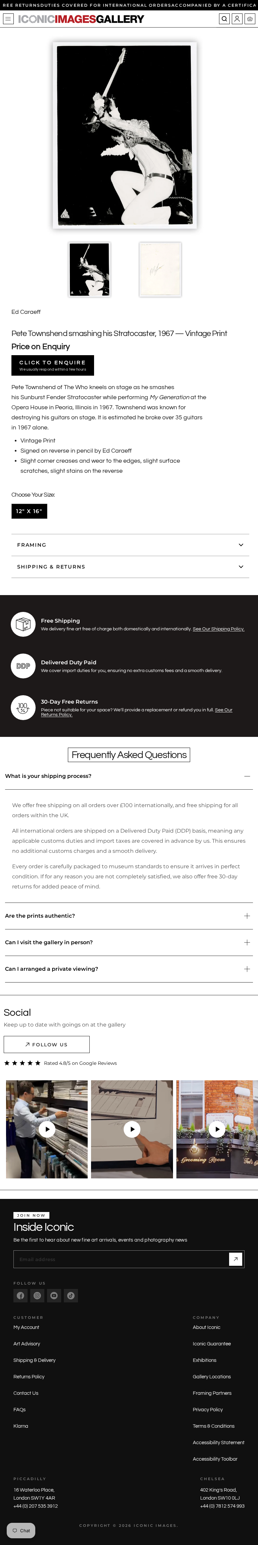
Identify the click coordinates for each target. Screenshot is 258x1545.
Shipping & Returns (51, 566)
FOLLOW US (50, 1045)
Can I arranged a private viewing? (51, 969)
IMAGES (166, 1525)
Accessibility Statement (219, 1442)
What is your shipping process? (48, 776)
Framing (32, 545)
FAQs (19, 1409)
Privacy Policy (208, 1409)
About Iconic (206, 1327)
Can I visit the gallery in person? (49, 942)
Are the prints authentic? (40, 916)
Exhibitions (204, 1360)
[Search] (224, 18)
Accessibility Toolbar (215, 1459)
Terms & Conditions (213, 1426)
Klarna (20, 1426)
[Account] (237, 18)
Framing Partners (212, 1393)
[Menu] (8, 18)
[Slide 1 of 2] (89, 269)
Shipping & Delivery (34, 1360)
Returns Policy (28, 1376)
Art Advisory (26, 1343)
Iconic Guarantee (212, 1343)
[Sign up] (235, 1259)
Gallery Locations (212, 1376)
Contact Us (25, 1393)
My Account (26, 1327)
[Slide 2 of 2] (160, 269)
